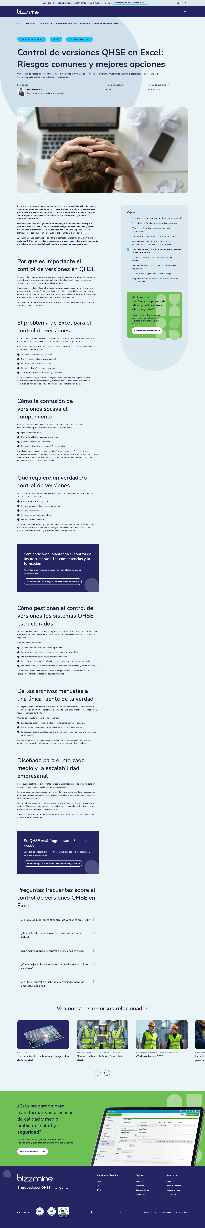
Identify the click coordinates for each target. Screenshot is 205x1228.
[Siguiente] (107, 1073)
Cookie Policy (182, 1212)
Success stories (142, 1190)
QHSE (99, 1181)
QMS (99, 1190)
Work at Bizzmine (174, 1186)
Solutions (140, 1181)
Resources (30, 23)
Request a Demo (173, 1190)
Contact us (171, 1194)
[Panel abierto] (185, 11)
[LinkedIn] (92, 1212)
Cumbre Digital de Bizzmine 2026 (129, 3)
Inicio (19, 23)
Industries (140, 1186)
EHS (98, 1186)
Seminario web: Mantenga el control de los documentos (52, 581)
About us (170, 1181)
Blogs (41, 23)
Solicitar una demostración (147, 330)
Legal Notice (166, 1212)
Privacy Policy (150, 1212)
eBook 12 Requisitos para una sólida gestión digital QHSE (53, 863)
